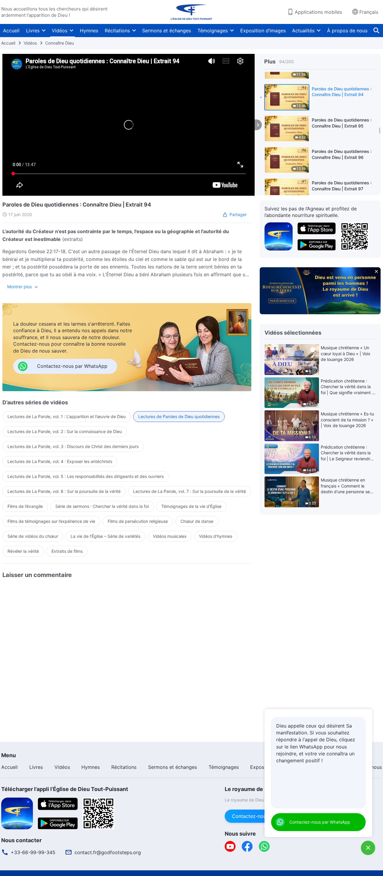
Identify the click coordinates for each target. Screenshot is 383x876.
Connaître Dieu (59, 42)
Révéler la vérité (23, 551)
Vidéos (59, 31)
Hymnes (89, 31)
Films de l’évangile (25, 506)
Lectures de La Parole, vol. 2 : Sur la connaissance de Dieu (64, 431)
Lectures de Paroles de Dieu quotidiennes (179, 416)
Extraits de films (67, 551)
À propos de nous (347, 31)
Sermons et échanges (166, 31)
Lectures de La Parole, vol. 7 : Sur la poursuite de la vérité (189, 491)
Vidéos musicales (169, 536)
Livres (32, 31)
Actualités (303, 31)
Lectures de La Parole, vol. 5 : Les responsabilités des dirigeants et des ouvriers (85, 476)
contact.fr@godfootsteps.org (108, 852)
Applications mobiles (318, 12)
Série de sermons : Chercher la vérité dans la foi (102, 506)
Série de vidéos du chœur (32, 536)
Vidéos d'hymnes (215, 536)
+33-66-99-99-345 (33, 852)
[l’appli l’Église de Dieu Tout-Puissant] (279, 236)
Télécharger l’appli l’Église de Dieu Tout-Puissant (64, 789)
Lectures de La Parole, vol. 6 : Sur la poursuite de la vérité (64, 491)
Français (368, 12)
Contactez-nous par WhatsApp (319, 822)
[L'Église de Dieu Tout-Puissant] (191, 12)
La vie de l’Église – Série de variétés (105, 536)
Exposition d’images (263, 31)
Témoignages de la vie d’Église (191, 506)
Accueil (11, 31)
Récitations (117, 31)
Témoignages (212, 31)
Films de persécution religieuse (138, 521)
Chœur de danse (196, 521)
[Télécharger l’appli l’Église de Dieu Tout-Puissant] (17, 813)
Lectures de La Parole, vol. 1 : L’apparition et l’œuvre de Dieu (66, 416)
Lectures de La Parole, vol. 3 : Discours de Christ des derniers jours (73, 446)
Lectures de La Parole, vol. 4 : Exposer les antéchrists (59, 461)
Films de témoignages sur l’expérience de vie (51, 521)
